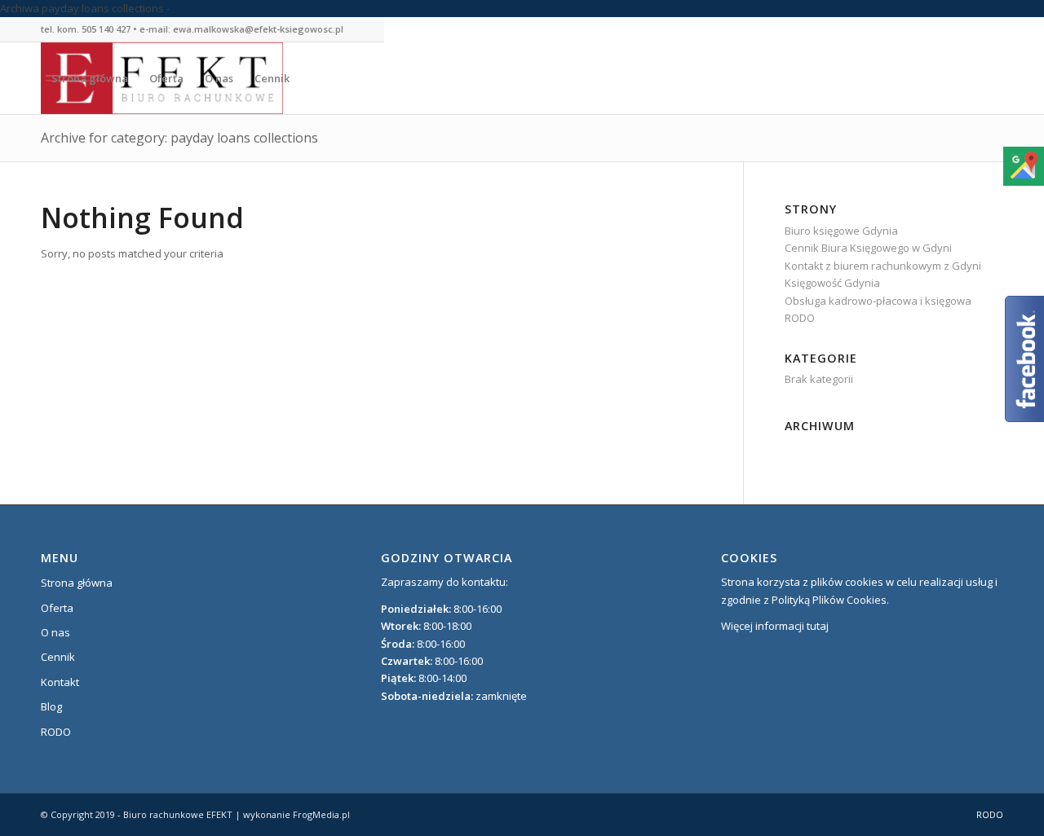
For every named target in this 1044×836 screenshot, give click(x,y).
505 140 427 (106, 29)
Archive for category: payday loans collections (179, 138)
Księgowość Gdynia (832, 282)
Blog (51, 706)
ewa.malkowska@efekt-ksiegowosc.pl (258, 29)
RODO (800, 317)
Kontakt (60, 682)
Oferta (57, 608)
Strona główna (77, 582)
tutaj (818, 625)
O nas (55, 632)
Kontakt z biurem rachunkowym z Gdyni (883, 265)
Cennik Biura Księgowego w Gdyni (868, 247)
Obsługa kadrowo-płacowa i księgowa (878, 300)
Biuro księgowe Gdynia (841, 230)
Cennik (58, 656)
